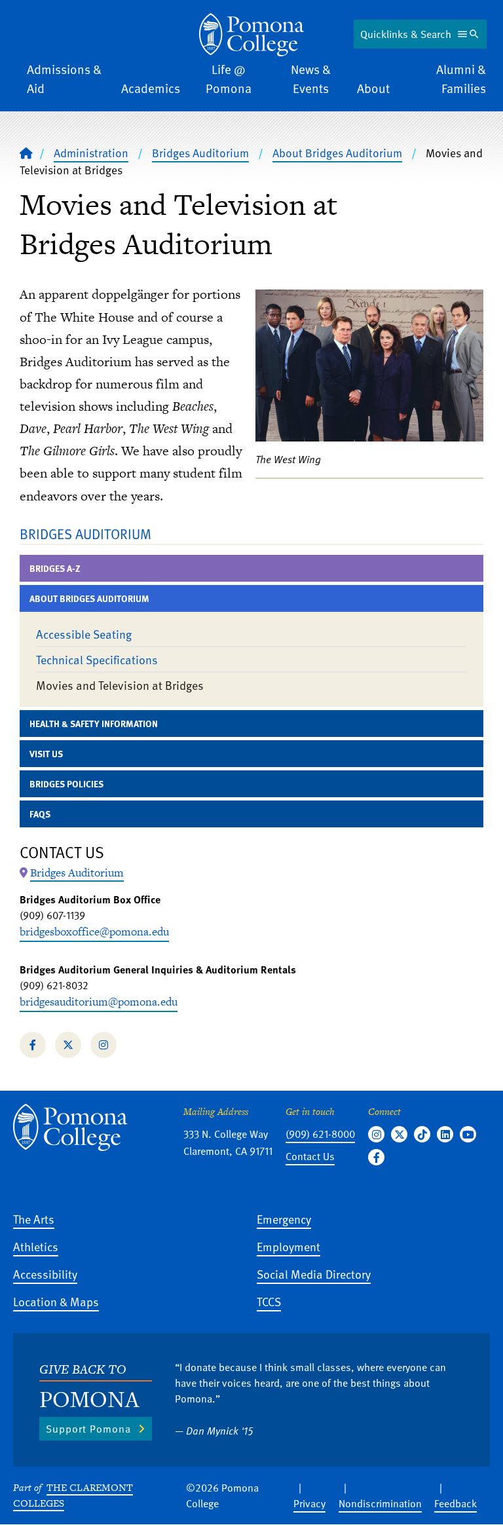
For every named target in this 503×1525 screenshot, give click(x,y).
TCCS (269, 1301)
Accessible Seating (84, 634)
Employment (288, 1246)
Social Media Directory (314, 1274)
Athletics (35, 1246)
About (373, 88)
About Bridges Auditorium (337, 152)
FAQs (39, 814)
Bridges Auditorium (200, 152)
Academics (150, 88)
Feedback (455, 1503)
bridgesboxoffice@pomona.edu (94, 931)
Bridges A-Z (55, 568)
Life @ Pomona (229, 79)
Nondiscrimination (380, 1503)
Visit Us (46, 754)
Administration (91, 152)
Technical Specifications (97, 659)
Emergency (284, 1219)
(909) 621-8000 (320, 1134)
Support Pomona (88, 1429)
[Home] (251, 34)
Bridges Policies (66, 784)
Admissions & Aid (64, 79)
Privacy (309, 1503)
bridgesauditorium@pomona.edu (98, 1001)
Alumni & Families (461, 79)
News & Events (311, 79)
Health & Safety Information (93, 723)
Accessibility (45, 1274)
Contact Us (310, 1156)
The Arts (33, 1219)
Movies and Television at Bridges (120, 685)
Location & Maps (56, 1301)
